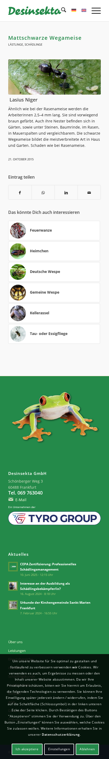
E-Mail (20, 499)
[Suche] (61, 10)
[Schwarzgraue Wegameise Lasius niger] (54, 77)
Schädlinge (33, 44)
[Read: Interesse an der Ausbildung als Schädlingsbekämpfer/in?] (13, 586)
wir (75, 667)
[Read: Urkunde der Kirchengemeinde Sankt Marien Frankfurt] (13, 605)
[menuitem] (61, 10)
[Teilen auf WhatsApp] (43, 192)
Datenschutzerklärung (61, 734)
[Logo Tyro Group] (54, 518)
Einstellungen (59, 749)
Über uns (15, 641)
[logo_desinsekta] (45, 10)
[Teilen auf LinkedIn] (66, 192)
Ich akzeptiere (27, 749)
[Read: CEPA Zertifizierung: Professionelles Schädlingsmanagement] (13, 566)
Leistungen (17, 650)
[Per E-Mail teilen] (89, 192)
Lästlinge (15, 44)
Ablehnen (87, 749)
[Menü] (93, 10)
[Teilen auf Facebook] (19, 192)
